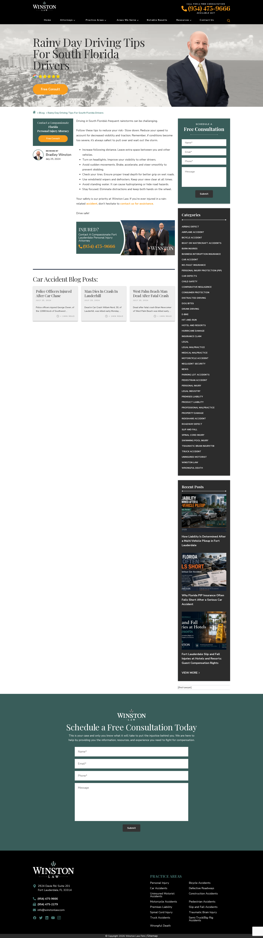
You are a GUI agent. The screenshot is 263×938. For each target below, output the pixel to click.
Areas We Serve (126, 20)
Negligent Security (193, 363)
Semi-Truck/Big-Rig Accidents (201, 919)
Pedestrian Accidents (202, 901)
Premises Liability (192, 396)
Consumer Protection (195, 292)
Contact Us (207, 20)
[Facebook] (35, 918)
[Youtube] (53, 918)
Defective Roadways (201, 888)
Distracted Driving (194, 298)
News (185, 369)
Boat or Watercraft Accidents (201, 243)
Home (47, 20)
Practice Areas (95, 20)
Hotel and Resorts (194, 325)
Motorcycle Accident (195, 358)
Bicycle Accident (192, 237)
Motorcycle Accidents (163, 901)
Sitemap (152, 936)
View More (190, 673)
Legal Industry (191, 391)
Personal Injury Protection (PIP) (202, 270)
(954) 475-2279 (47, 904)
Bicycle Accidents (199, 882)
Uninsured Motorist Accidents (162, 895)
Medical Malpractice (194, 352)
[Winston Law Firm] (50, 8)
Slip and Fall (189, 429)
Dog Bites (188, 303)
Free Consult (50, 89)
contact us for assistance (136, 203)
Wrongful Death (192, 467)
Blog (42, 113)
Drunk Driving (190, 308)
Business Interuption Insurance (201, 254)
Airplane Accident (193, 232)
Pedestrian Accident (194, 380)
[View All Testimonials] (47, 76)
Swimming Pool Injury (195, 440)
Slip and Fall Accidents (203, 907)
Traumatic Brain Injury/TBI (198, 446)
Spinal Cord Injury (193, 435)
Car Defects (189, 276)
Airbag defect (190, 226)
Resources (182, 20)
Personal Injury (191, 385)
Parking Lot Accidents (195, 374)
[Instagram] (59, 918)
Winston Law (190, 462)
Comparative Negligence (197, 287)
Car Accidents (158, 888)
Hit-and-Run (189, 319)
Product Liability (192, 402)
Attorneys (66, 20)
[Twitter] (41, 918)
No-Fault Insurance (194, 265)
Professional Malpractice (198, 407)
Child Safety (189, 281)
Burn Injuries (189, 248)
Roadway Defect (192, 424)
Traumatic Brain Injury (203, 912)
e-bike (185, 314)
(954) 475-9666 (209, 8)
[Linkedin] (47, 918)
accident (91, 203)
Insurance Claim (191, 336)
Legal (185, 341)
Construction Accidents (203, 893)
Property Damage (192, 413)
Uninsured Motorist (194, 457)
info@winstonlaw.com (51, 910)
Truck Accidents (160, 917)
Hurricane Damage (193, 330)
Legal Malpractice (193, 347)
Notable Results (157, 20)
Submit (204, 194)
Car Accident (190, 259)
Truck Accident (191, 451)
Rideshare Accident (194, 418)
